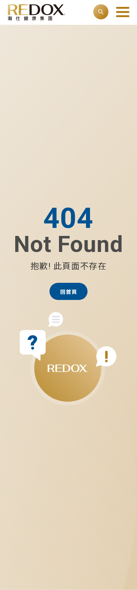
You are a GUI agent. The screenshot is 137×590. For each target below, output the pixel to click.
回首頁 (68, 292)
